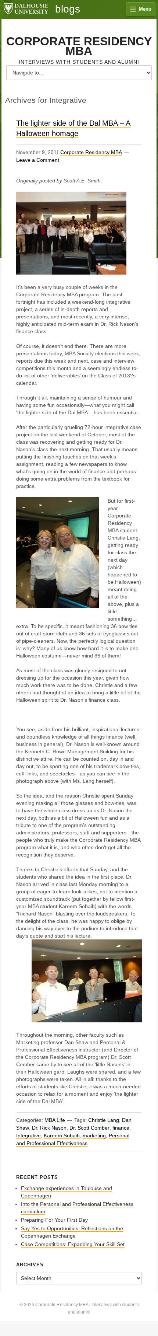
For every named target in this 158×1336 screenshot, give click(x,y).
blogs (67, 9)
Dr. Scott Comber (89, 1128)
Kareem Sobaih (62, 1135)
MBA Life (54, 1120)
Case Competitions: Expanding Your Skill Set (73, 1244)
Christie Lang (103, 1120)
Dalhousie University (25, 9)
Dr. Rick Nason (49, 1128)
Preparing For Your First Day (54, 1220)
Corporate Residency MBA (79, 46)
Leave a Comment (37, 160)
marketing (94, 1135)
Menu (145, 9)
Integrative (28, 1135)
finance (120, 1128)
